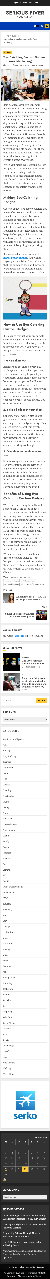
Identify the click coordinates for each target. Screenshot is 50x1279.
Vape (5, 1057)
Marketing (27, 577)
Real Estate (8, 988)
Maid (5, 937)
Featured (7, 852)
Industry (7, 903)
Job (4, 915)
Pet (4, 971)
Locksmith (8, 932)
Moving (6, 949)
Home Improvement (13, 886)
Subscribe (47, 26)
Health (6, 881)
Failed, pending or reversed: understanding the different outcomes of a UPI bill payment (24, 1217)
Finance (6, 858)
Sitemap (40, 1267)
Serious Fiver (25, 12)
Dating (6, 807)
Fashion (6, 847)
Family (6, 841)
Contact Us (30, 1267)
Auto (5, 745)
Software (7, 1028)
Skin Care (7, 1017)
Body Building (10, 756)
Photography (9, 977)
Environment (9, 830)
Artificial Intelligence (13, 739)
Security (7, 1000)
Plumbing (7, 983)
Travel (6, 1051)
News (5, 960)
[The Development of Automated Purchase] (11, 662)
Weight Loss (8, 1074)
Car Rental (8, 767)
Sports (6, 1040)
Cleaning (7, 790)
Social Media (9, 1023)
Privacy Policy (18, 1267)
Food (5, 864)
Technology (8, 1045)
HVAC (5, 898)
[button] (2, 26)
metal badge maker (15, 257)
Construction (9, 796)
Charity (6, 784)
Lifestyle (7, 926)
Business (7, 52)
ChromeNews (24, 1276)
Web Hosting (9, 1062)
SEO (22, 584)
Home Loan (8, 892)
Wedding (7, 1068)
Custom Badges (16, 577)
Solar (5, 1034)
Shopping (7, 1011)
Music (5, 955)
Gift (4, 875)
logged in (19, 635)
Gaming (6, 869)
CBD (5, 779)
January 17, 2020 (22, 65)
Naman (8, 65)
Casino (6, 773)
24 (6, 1169)
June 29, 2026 (29, 667)
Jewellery (7, 909)
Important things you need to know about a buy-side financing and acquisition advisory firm (34, 684)
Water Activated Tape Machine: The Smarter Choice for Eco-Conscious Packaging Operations (24, 1254)
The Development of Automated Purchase (33, 662)
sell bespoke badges (11, 584)
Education (7, 818)
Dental (6, 813)
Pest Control (8, 966)
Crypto (6, 801)
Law (5, 920)
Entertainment (10, 824)
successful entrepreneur (35, 584)
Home (7, 1267)
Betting (6, 750)
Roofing (6, 994)
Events (6, 835)
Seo (4, 1006)
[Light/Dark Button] (36, 26)
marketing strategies (11, 581)
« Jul (4, 1178)
